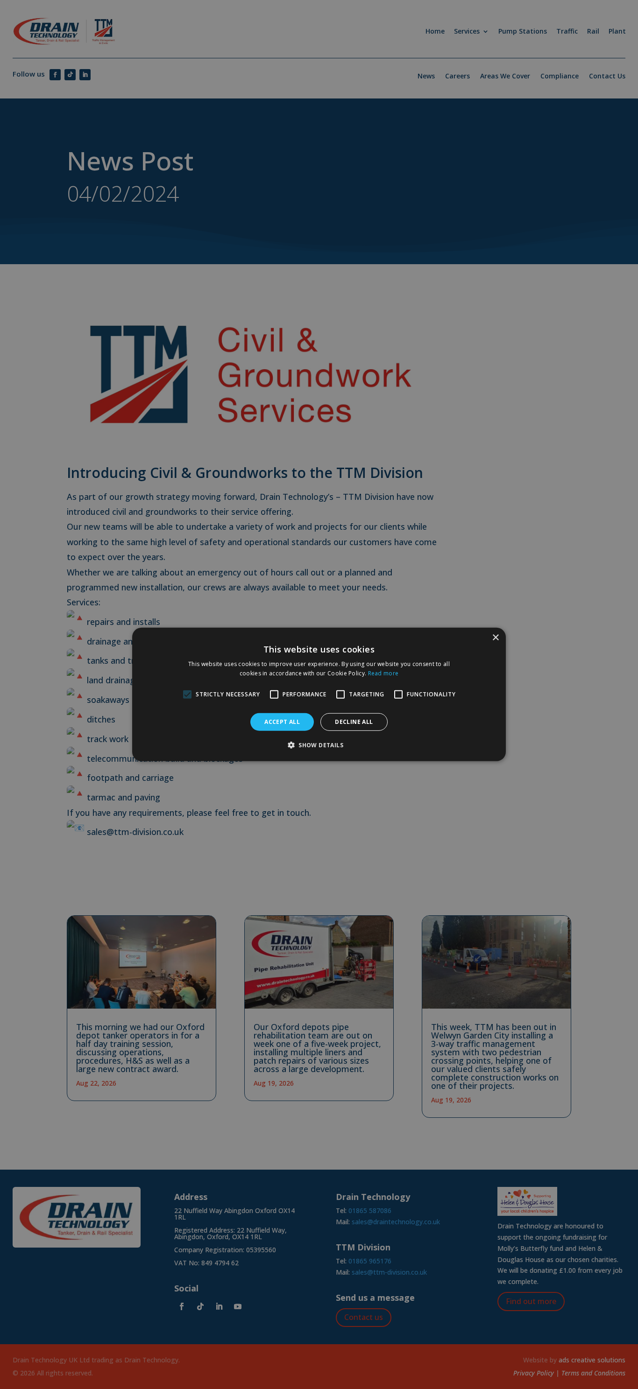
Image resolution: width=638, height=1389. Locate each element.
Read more (383, 673)
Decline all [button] (354, 722)
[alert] (319, 694)
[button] (319, 745)
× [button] (495, 637)
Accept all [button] (282, 722)
